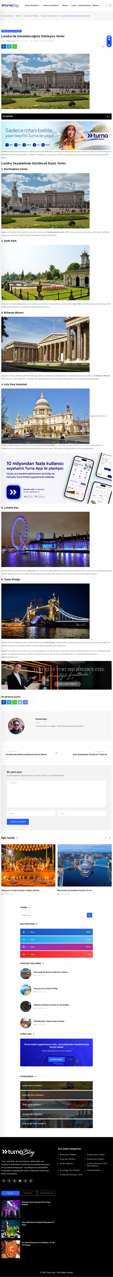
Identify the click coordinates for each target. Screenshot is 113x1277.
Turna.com (50, 1272)
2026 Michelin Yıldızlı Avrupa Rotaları (49, 1021)
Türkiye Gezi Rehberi (50, 5)
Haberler (96, 5)
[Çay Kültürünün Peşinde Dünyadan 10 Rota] (10, 1229)
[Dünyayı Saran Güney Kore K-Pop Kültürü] (10, 1209)
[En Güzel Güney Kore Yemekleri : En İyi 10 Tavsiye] (10, 1249)
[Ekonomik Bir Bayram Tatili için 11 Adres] (25, 973)
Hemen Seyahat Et (32, 5)
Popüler (28, 1193)
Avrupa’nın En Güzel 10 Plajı (45, 988)
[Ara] (106, 5)
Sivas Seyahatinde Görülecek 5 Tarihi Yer (90, 754)
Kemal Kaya (11, 41)
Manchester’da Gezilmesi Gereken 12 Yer (75, 890)
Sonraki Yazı (100, 751)
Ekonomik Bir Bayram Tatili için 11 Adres (51, 972)
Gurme (73, 5)
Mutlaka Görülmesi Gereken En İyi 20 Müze (51, 1005)
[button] (105, 838)
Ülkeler (64, 5)
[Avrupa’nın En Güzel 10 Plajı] (25, 990)
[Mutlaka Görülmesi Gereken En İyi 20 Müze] (25, 1006)
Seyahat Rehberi (84, 5)
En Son (10, 1193)
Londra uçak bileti (83, 654)
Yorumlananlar (46, 1193)
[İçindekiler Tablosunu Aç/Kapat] (106, 116)
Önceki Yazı (13, 751)
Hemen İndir (56, 1059)
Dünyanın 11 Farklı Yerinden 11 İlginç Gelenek (20, 890)
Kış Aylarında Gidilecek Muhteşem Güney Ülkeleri (26, 754)
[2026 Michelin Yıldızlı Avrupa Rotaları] (25, 1022)
